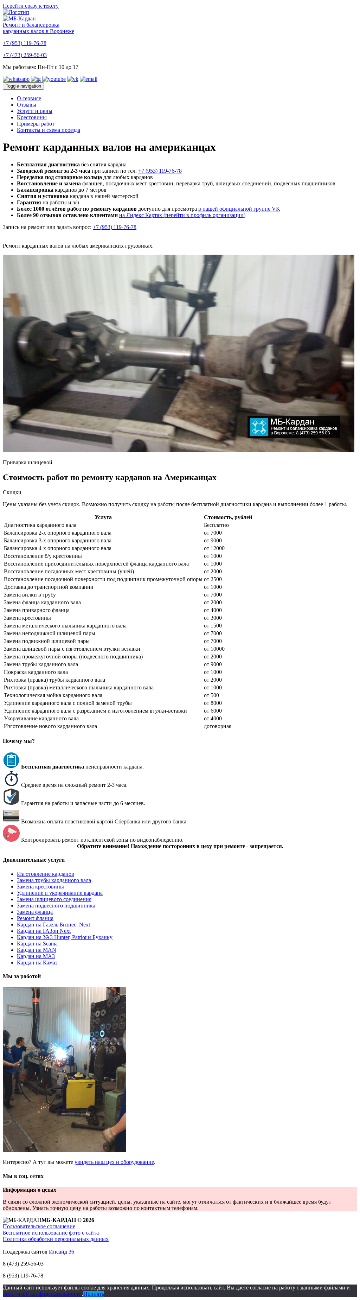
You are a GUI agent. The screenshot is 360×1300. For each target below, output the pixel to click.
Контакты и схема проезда (48, 130)
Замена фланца (35, 912)
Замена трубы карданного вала (54, 880)
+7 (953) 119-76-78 (24, 43)
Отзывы (26, 105)
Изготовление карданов (45, 874)
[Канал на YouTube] (54, 79)
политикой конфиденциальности (42, 1294)
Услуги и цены (34, 111)
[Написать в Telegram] (36, 79)
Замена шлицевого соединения (54, 899)
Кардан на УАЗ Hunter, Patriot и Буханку (64, 937)
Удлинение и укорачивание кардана (60, 893)
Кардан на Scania (37, 944)
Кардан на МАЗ (36, 956)
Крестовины (32, 117)
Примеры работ (35, 124)
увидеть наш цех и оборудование (114, 1162)
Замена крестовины (40, 887)
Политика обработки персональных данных (56, 1239)
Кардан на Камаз (37, 963)
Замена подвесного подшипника (56, 906)
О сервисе (29, 98)
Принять (93, 1294)
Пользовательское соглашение (39, 1226)
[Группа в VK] (72, 79)
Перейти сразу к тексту (31, 6)
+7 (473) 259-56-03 (25, 55)
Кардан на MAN (36, 950)
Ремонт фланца (35, 918)
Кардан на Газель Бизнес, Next (53, 925)
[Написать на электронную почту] (88, 79)
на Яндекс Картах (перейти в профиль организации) (182, 215)
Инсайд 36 (61, 1252)
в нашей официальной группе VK (239, 209)
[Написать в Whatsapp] (16, 79)
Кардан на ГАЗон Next (44, 931)
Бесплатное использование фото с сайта (51, 1233)
